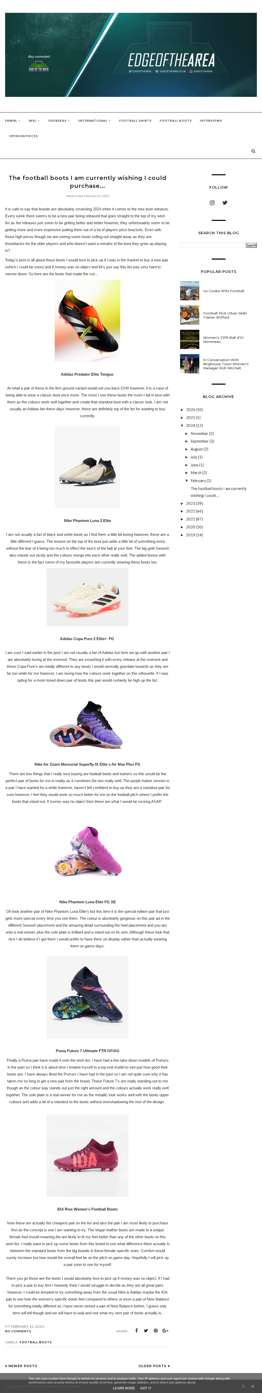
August (197, 449)
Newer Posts (22, 1366)
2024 (191, 425)
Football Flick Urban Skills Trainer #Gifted (225, 315)
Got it (145, 1388)
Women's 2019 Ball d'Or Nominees (223, 339)
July (194, 457)
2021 (191, 519)
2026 (191, 409)
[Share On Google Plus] (165, 1331)
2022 (191, 511)
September (200, 441)
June (195, 465)
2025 (191, 417)
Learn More (124, 1388)
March (196, 472)
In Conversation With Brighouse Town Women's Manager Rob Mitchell (226, 364)
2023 (191, 503)
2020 (191, 527)
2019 (191, 534)
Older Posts (152, 1366)
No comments (18, 1331)
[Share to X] (146, 1331)
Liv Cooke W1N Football (223, 291)
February (199, 480)
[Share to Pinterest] (156, 1331)
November (200, 433)
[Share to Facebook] (136, 1331)
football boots (36, 1342)
